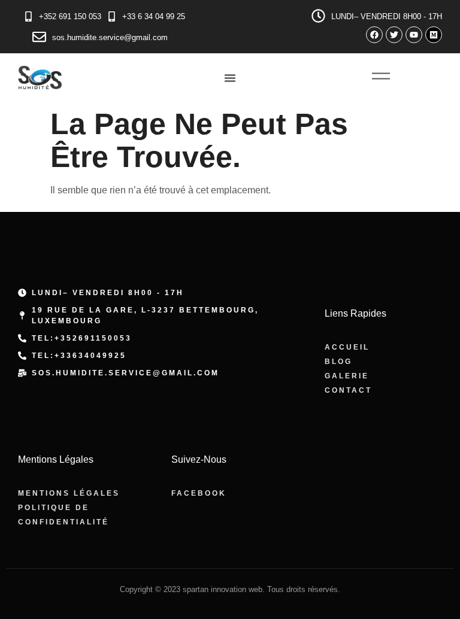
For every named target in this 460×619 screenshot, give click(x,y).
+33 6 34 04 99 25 (153, 16)
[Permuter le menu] (230, 78)
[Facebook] (374, 34)
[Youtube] (413, 34)
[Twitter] (394, 34)
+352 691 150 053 (70, 16)
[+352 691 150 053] (28, 16)
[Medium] (433, 34)
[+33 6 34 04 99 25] (111, 16)
